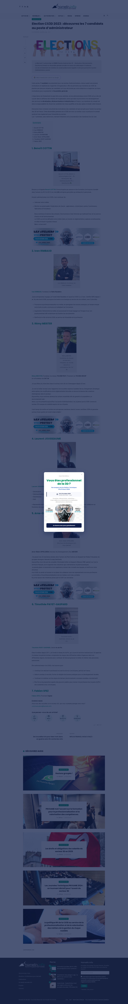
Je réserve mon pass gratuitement (64, 525)
